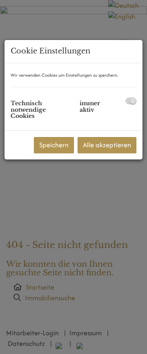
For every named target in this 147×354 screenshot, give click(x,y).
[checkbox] (130, 100)
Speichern (54, 145)
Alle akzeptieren (107, 145)
